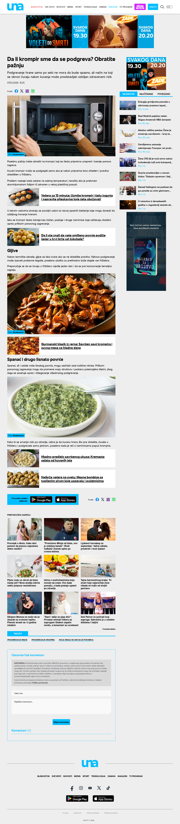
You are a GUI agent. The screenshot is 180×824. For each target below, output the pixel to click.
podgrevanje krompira (44, 639)
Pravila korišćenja (93, 813)
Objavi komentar (61, 722)
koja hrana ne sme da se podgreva (76, 639)
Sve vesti (49, 6)
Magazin (113, 6)
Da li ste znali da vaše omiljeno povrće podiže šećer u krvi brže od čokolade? (73, 237)
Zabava (103, 6)
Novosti (61, 6)
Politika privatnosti (111, 813)
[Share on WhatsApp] (33, 91)
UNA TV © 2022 (88, 820)
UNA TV (153, 6)
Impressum (78, 813)
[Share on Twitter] (21, 91)
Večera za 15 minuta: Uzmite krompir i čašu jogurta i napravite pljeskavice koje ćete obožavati (77, 197)
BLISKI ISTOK (37, 6)
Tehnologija (90, 6)
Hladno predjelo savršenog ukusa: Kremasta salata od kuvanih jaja (72, 458)
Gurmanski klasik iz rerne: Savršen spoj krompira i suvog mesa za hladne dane (76, 346)
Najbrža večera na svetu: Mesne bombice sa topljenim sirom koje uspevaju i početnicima (72, 479)
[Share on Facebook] (16, 91)
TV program (126, 6)
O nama (65, 813)
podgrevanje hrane (17, 639)
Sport (78, 6)
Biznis (70, 6)
